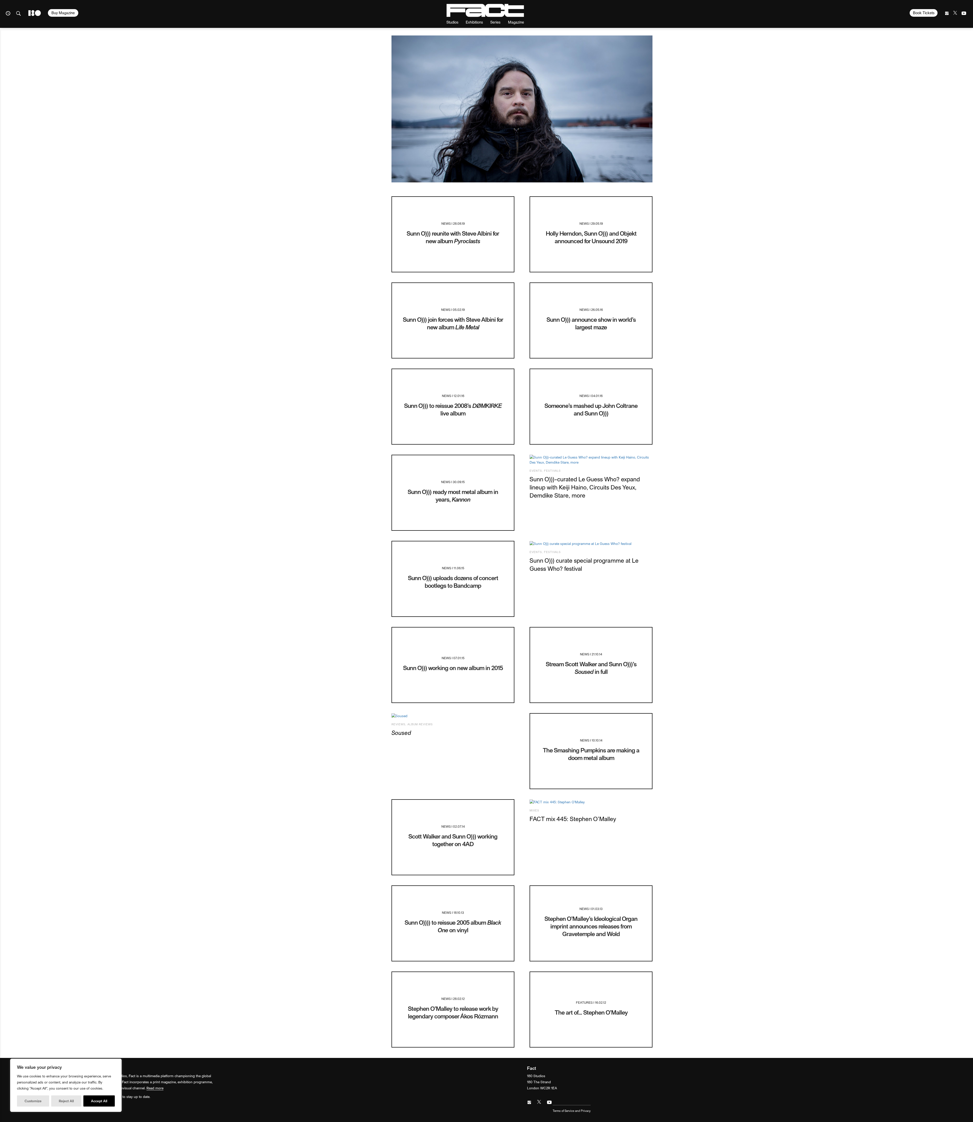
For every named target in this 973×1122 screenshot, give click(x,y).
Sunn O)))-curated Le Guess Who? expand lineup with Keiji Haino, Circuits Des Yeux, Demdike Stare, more (585, 487)
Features (584, 1002)
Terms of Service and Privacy (572, 1110)
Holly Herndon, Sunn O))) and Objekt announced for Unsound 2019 (591, 237)
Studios (452, 22)
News (446, 223)
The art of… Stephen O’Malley (591, 1012)
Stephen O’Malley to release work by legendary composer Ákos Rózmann (453, 1012)
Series (495, 22)
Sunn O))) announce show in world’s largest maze (591, 323)
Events (536, 470)
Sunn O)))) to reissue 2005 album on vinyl (453, 926)
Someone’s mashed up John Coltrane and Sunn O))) (591, 409)
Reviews (398, 724)
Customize (33, 1101)
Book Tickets (923, 12)
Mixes (534, 810)
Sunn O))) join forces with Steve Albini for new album (453, 323)
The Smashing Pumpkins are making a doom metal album (591, 753)
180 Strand (34, 13)
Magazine (516, 22)
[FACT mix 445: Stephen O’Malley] (591, 802)
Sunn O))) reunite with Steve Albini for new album (453, 237)
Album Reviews (420, 724)
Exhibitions (474, 22)
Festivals (552, 470)
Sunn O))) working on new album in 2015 (453, 667)
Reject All (66, 1101)
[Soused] (452, 716)
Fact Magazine (485, 10)
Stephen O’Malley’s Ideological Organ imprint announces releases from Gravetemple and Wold (591, 926)
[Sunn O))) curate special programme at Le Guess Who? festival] (591, 543)
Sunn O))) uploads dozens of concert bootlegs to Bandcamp (453, 581)
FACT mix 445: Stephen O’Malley (573, 818)
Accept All (99, 1101)
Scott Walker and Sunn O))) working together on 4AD (452, 839)
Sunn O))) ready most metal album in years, (453, 495)
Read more (154, 1088)
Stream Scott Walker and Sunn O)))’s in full (591, 667)
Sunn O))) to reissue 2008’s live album (453, 409)
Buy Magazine (63, 12)
